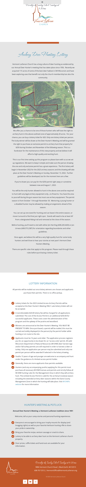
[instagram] (35, 482)
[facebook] (25, 482)
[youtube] (30, 482)
